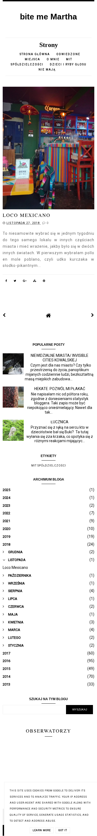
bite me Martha (48, 16)
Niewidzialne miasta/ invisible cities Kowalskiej (59, 357)
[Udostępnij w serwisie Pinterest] (44, 281)
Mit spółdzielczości (48, 465)
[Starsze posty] (92, 315)
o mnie (54, 59)
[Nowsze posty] (4, 315)
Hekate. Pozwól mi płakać (59, 389)
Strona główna (35, 54)
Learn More (42, 830)
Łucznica (59, 422)
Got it (62, 830)
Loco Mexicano (26, 215)
